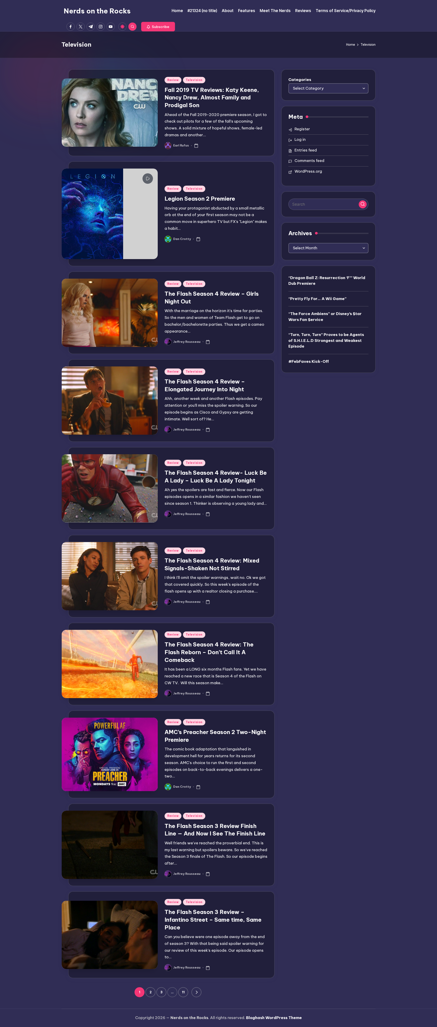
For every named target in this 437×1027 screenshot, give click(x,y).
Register (302, 128)
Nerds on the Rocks (97, 11)
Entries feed (306, 150)
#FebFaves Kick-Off (308, 361)
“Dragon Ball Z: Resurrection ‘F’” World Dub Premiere (326, 280)
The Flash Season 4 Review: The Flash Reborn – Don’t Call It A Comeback (209, 652)
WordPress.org (308, 171)
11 (183, 992)
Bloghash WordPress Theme (274, 1017)
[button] (158, 26)
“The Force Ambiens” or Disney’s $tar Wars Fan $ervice (325, 316)
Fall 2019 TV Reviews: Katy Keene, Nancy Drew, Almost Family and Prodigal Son (212, 97)
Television (194, 80)
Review (173, 80)
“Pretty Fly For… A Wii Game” (317, 298)
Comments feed (309, 160)
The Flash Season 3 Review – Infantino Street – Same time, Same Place (213, 919)
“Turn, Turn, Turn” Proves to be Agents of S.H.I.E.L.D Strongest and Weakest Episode (326, 340)
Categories (299, 79)
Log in (300, 139)
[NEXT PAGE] (196, 992)
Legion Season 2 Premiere (200, 198)
